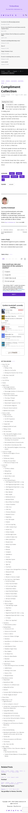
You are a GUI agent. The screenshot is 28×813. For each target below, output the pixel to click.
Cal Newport (5, 322)
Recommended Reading (9, 730)
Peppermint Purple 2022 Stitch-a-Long (15, 615)
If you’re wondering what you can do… (10, 56)
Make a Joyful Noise (10, 539)
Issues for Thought (6, 451)
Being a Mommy (7, 414)
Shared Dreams (7, 663)
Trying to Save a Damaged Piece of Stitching (16, 569)
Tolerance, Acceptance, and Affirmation (13, 739)
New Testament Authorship (11, 752)
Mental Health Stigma (9, 400)
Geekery (12, 770)
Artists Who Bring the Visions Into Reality (14, 665)
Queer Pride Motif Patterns (12, 591)
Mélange (8, 547)
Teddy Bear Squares (10, 559)
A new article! (4, 62)
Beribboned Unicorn (10, 497)
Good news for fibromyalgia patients (10, 22)
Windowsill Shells (10, 572)
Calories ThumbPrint (10, 504)
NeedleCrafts (7, 478)
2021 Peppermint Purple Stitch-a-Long (15, 484)
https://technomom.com (10, 222)
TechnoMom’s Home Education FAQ (13, 445)
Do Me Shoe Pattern (10, 581)
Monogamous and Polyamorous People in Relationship (13, 724)
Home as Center (6, 413)
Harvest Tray (9, 529)
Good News (14, 81)
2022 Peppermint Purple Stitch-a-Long (15, 487)
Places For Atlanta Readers (11, 656)
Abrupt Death (7, 679)
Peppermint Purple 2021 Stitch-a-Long (15, 613)
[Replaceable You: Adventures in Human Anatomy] (3, 337)
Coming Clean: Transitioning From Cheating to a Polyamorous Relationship (15, 707)
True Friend (8, 567)
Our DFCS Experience (10, 419)
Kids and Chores (8, 416)
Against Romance (8, 701)
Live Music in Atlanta (9, 468)
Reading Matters (7, 627)
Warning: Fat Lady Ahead (9, 461)
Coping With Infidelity (9, 710)
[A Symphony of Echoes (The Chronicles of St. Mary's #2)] (3, 346)
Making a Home (7, 429)
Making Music (8, 471)
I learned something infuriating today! (10, 40)
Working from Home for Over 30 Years (14, 372)
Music (5, 466)
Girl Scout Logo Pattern (11, 586)
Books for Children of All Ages (12, 636)
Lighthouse (8, 610)
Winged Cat (8, 574)
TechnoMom (14, 6)
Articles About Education (10, 435)
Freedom (8, 522)
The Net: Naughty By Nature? (10, 694)
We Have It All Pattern (11, 598)
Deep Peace (8, 608)
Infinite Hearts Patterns (11, 588)
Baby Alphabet (9, 492)
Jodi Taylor (7, 344)
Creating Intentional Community (11, 713)
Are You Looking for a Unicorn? (11, 704)
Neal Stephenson (8, 328)
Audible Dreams (8, 668)
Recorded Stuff (8, 473)
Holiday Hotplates (10, 532)
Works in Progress (9, 603)
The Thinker (8, 562)
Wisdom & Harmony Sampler (13, 577)
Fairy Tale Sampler (10, 519)
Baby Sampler (9, 494)
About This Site (5, 364)
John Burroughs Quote (11, 534)
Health (17, 770)
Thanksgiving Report (7, 786)
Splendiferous (9, 554)
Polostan (7, 327)
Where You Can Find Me (10, 370)
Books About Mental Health (11, 395)
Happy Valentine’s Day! (7, 51)
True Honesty (7, 741)
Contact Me (5, 377)
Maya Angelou (8, 651)
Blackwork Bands (10, 499)
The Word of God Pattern (11, 596)
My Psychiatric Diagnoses (11, 405)
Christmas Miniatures (11, 512)
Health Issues (5, 385)
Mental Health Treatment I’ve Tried (12, 403)
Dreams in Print (8, 673)
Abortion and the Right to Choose (11, 453)
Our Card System (7, 431)
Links (2, 777)
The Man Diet (6, 736)
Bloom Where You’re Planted (12, 502)
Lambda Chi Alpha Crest (11, 537)
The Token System (9, 421)
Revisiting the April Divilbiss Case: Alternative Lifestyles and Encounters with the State (14, 733)
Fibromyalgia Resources (10, 388)
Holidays (7, 782)
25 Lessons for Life (9, 629)
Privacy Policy (5, 697)
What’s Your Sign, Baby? (11, 620)
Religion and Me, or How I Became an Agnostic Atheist (14, 749)
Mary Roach (8, 338)
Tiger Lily (8, 564)
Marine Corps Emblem (11, 544)
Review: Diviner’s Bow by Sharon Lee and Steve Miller (13, 34)
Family (3, 81)
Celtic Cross (9, 507)
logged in (11, 241)
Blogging (3, 789)
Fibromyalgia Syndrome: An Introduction (14, 391)
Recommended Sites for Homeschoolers (14, 442)
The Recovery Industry (9, 458)
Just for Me (4, 465)
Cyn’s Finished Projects (10, 480)
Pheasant (8, 549)
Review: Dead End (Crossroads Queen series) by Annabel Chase (13, 28)
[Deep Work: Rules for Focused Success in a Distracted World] (3, 319)
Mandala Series (9, 542)
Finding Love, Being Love (9, 720)
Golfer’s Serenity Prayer (11, 527)
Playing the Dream (9, 675)
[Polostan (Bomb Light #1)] (3, 330)
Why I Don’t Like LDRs (9, 744)
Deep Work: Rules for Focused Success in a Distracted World (13, 318)
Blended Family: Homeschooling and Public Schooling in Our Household (15, 439)
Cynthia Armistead (5, 94)
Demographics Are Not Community (12, 715)
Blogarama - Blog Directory (14, 806)
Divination (6, 689)
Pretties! (4, 779)
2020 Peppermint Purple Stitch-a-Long (15, 482)
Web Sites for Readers (10, 661)
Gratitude (20, 81)
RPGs (2, 783)
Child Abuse (6, 455)
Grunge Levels (7, 424)
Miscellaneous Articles (7, 678)
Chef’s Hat (8, 509)
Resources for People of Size (11, 462)
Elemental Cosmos (10, 514)
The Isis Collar (8, 310)
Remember (7, 658)
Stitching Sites (8, 601)
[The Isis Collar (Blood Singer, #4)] (3, 313)
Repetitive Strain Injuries (9, 410)
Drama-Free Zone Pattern (11, 583)
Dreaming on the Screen (10, 670)
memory (11, 184)
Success (8, 557)
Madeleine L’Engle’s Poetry (11, 649)
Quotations (6, 623)
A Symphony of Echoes (11, 343)
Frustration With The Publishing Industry (13, 692)
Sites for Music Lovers (10, 476)
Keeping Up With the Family (10, 426)
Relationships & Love (7, 699)
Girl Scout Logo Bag (10, 524)
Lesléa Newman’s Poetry (10, 646)
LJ (5, 83)
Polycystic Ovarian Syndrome (10, 408)
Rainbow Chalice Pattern (11, 593)
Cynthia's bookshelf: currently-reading (12, 306)
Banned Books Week (8, 682)
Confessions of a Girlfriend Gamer (11, 684)
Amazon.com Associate (10, 631)
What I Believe (5, 746)
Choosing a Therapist (10, 398)
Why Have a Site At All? (9, 375)
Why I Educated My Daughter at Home (12, 434)
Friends (8, 81)
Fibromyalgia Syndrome (9, 387)
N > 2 (5, 727)
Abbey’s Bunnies (10, 489)
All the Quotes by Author (10, 624)
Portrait (22, 231)
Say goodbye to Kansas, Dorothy (11, 791)
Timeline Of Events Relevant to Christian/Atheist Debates (15, 755)
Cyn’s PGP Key (5, 380)
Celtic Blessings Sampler (11, 605)
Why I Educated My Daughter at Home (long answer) (15, 448)
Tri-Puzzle (8, 618)
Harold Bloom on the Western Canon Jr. (14, 641)
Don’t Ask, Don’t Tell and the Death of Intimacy (14, 718)
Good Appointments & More (7, 231)
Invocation (7, 644)
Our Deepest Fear (9, 653)
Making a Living (8, 368)
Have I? (3, 46)
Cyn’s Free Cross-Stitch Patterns (12, 579)
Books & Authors (9, 633)
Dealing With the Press (9, 687)
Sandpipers (8, 552)
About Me (6, 366)
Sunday (3, 774)
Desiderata (7, 638)
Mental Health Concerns (9, 393)
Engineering (8, 517)
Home (2, 83)
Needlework (4, 772)
